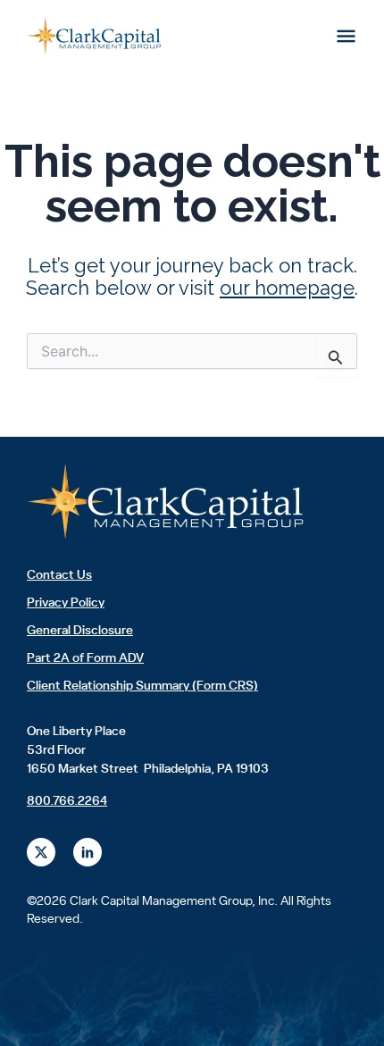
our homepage (287, 287)
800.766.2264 (67, 801)
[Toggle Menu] (346, 35)
